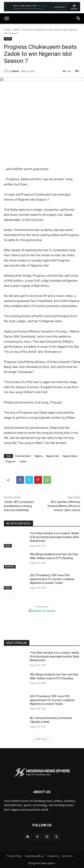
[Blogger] (27, 837)
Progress (10, 461)
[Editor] (6, 71)
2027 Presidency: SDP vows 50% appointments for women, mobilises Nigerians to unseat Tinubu (52, 579)
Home (7, 29)
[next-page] (12, 595)
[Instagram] (47, 837)
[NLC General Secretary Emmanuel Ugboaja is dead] (15, 724)
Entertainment (23, 455)
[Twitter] (29, 480)
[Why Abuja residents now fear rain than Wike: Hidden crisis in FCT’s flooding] (15, 560)
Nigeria (39, 455)
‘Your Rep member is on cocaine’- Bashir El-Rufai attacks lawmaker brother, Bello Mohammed (54, 537)
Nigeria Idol (52, 455)
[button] (6, 18)
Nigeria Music (70, 455)
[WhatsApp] (47, 480)
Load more (41, 739)
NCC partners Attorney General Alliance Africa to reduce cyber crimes (63, 506)
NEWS (16, 29)
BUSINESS (9, 566)
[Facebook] (20, 480)
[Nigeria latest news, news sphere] (42, 772)
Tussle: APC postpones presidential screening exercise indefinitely (19, 506)
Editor (15, 71)
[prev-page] (6, 595)
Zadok (22, 461)
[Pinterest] (38, 480)
